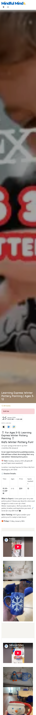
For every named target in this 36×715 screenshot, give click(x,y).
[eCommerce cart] (3, 7)
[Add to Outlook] (8, 427)
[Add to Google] (13, 427)
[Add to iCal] (3, 427)
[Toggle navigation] (8, 7)
